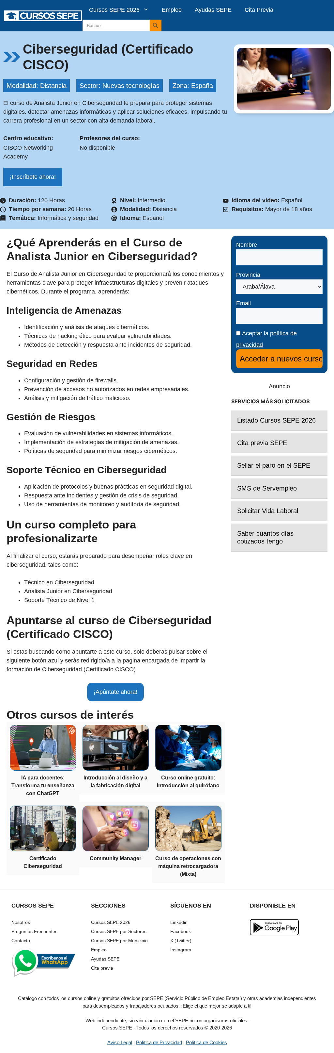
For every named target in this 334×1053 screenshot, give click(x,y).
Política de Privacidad (159, 1042)
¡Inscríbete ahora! (33, 177)
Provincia (248, 275)
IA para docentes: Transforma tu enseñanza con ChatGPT (42, 785)
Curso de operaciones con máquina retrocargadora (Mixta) (188, 866)
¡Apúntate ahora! (115, 692)
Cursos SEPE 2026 (114, 10)
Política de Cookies (206, 1042)
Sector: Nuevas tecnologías (119, 85)
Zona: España (193, 85)
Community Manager (115, 858)
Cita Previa (259, 10)
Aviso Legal (119, 1042)
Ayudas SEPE (213, 10)
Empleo (172, 10)
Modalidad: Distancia (37, 85)
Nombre (246, 245)
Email (243, 303)
